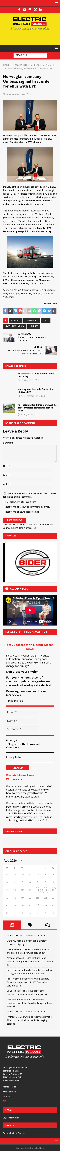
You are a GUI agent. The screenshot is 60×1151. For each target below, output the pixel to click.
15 (45, 890)
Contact (6, 1096)
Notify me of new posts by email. (22, 511)
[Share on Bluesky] (49, 311)
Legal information (11, 1117)
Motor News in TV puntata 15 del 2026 (26, 935)
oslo (45, 320)
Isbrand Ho (31, 320)
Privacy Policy (14, 757)
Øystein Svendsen (14, 326)
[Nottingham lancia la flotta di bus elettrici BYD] (9, 392)
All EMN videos (19, 588)
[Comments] (47, 924)
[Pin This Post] (20, 311)
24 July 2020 (27, 414)
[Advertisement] (31, 37)
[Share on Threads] (54, 311)
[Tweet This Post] (10, 311)
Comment (8, 442)
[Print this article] (29, 311)
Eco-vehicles (22, 65)
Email (5, 475)
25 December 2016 (30, 395)
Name (6, 466)
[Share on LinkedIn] (15, 311)
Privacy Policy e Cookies (14, 1133)
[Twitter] (35, 10)
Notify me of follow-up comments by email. (28, 506)
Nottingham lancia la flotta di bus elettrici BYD (37, 390)
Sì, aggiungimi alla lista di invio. (21, 501)
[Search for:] (30, 55)
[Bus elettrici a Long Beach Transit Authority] (9, 377)
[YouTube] (24, 10)
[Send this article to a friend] (24, 311)
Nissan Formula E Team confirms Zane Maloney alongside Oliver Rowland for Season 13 (30, 961)
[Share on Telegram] (44, 311)
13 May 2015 (27, 380)
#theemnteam (9, 1091)
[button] (55, 3)
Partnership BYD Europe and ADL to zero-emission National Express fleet (37, 407)
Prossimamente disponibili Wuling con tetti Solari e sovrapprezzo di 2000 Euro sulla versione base (28, 982)
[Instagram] (30, 10)
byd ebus (15, 320)
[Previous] (9, 562)
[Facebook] (19, 10)
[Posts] (12, 924)
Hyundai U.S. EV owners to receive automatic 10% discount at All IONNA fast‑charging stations (29, 1020)
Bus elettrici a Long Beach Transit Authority (37, 375)
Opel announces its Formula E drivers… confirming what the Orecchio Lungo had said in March (29, 1003)
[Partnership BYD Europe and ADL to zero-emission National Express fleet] (9, 408)
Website (7, 484)
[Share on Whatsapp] (34, 311)
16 (53, 890)
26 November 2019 (15, 94)
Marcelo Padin (9, 1086)
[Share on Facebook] (5, 311)
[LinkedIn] (41, 10)
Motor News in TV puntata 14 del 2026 (26, 1011)
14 (37, 890)
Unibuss (34, 326)
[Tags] (30, 924)
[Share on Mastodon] (39, 311)
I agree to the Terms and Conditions (23, 745)
